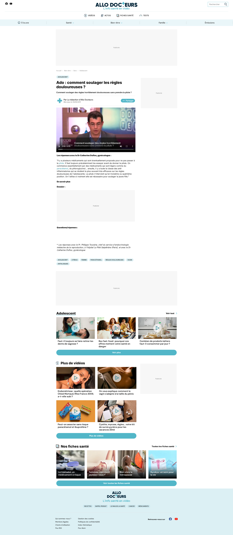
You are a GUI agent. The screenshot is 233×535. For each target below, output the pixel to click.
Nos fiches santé (75, 446)
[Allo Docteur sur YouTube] (176, 519)
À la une (25, 22)
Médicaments (143, 506)
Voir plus (116, 352)
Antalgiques (63, 264)
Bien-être (115, 22)
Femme (84, 260)
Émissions (210, 22)
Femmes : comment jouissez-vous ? (99, 473)
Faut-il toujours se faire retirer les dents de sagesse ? (75, 342)
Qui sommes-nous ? (63, 519)
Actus (107, 15)
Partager (129, 100)
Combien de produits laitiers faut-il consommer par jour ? (155, 342)
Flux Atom (82, 528)
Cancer (132, 506)
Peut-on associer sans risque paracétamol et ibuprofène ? (73, 426)
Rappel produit (101, 506)
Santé (69, 22)
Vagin (129, 260)
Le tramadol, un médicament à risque (69, 473)
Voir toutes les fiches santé (116, 483)
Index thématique (85, 525)
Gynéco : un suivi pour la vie (162, 473)
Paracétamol (96, 260)
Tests (146, 15)
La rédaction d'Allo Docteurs (80, 99)
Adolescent (83, 71)
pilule (61, 163)
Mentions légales (61, 522)
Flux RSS (58, 528)
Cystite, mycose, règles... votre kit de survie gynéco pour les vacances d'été (117, 427)
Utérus (75, 260)
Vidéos (91, 15)
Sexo (75, 71)
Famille (162, 22)
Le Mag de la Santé (118, 506)
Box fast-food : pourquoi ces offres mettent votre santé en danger (114, 344)
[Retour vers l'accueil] (116, 6)
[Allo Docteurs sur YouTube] (11, 3)
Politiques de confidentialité (89, 522)
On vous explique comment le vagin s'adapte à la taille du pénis (116, 392)
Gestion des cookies (86, 519)
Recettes (87, 506)
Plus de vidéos (73, 363)
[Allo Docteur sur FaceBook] (6, 3)
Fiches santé (126, 15)
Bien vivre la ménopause (126, 473)
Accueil (58, 71)
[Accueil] (116, 496)
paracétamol (62, 168)
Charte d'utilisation (62, 525)
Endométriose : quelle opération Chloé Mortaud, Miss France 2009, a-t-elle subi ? (76, 394)
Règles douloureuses (115, 260)
